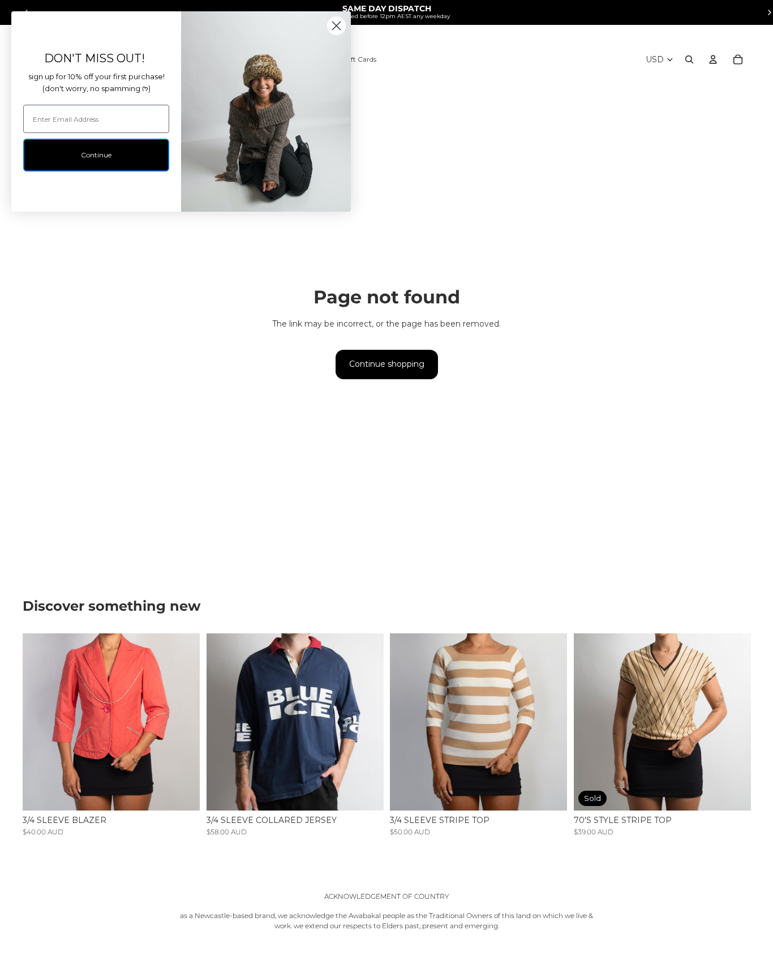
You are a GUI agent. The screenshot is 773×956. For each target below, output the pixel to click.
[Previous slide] (40, 721)
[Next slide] (183, 721)
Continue (96, 155)
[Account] (713, 59)
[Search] (689, 59)
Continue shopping (386, 364)
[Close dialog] (336, 26)
